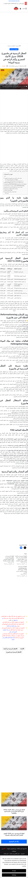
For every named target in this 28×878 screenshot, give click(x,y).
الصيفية (11, 384)
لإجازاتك (9, 264)
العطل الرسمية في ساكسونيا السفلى (18, 422)
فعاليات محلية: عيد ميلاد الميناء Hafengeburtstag (14, 185)
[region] (14, 866)
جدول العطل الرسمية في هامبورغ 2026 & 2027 (14, 182)
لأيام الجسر (19, 417)
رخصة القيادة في (12, 626)
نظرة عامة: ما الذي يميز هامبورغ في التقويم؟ (13, 178)
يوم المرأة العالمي (22, 445)
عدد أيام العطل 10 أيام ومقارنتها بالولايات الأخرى (15, 181)
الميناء (17, 246)
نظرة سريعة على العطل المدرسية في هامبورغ (13, 187)
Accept (14, 870)
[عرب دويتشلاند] (16, 8)
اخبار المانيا (12, 637)
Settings (14, 875)
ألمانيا (21, 648)
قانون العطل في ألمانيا (14, 171)
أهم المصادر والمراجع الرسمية (10, 191)
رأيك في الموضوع (14, 841)
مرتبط (8, 193)
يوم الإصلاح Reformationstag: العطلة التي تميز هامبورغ (15, 184)
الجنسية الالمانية (12, 309)
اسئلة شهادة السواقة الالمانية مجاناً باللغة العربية (12, 307)
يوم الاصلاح (11, 218)
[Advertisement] (14, 27)
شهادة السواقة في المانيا (22, 309)
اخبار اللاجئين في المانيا (15, 853)
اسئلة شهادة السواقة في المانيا (14, 0)
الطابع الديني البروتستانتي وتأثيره (12, 179)
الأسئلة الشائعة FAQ (8, 190)
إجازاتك (20, 371)
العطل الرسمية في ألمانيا (10, 648)
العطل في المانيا (11, 45)
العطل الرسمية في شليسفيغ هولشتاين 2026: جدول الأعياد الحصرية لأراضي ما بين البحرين (21, 569)
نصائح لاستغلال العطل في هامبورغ (11, 188)
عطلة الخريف (23, 387)
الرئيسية (18, 45)
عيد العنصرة (2, 380)
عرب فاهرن (12, 620)
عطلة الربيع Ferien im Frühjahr (19, 377)
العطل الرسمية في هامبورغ (13, 652)
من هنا (8, 629)
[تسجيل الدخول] (20, 9)
